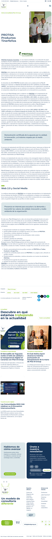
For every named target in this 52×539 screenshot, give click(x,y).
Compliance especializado (8, 351)
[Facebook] (45, 1)
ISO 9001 (24, 292)
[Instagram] (45, 521)
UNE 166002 (33, 292)
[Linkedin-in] (48, 1)
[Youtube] (50, 1)
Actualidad (9, 13)
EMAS (9, 292)
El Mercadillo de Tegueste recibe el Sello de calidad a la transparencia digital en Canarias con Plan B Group (12, 357)
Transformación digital (7, 402)
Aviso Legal (39, 474)
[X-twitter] (47, 1)
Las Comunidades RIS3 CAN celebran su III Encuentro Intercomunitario (12, 406)
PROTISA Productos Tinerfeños (10, 60)
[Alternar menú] (27, 5)
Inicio (3, 13)
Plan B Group (17, 13)
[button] (38, 296)
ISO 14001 (16, 292)
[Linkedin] (42, 521)
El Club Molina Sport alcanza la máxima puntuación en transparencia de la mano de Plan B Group (38, 358)
